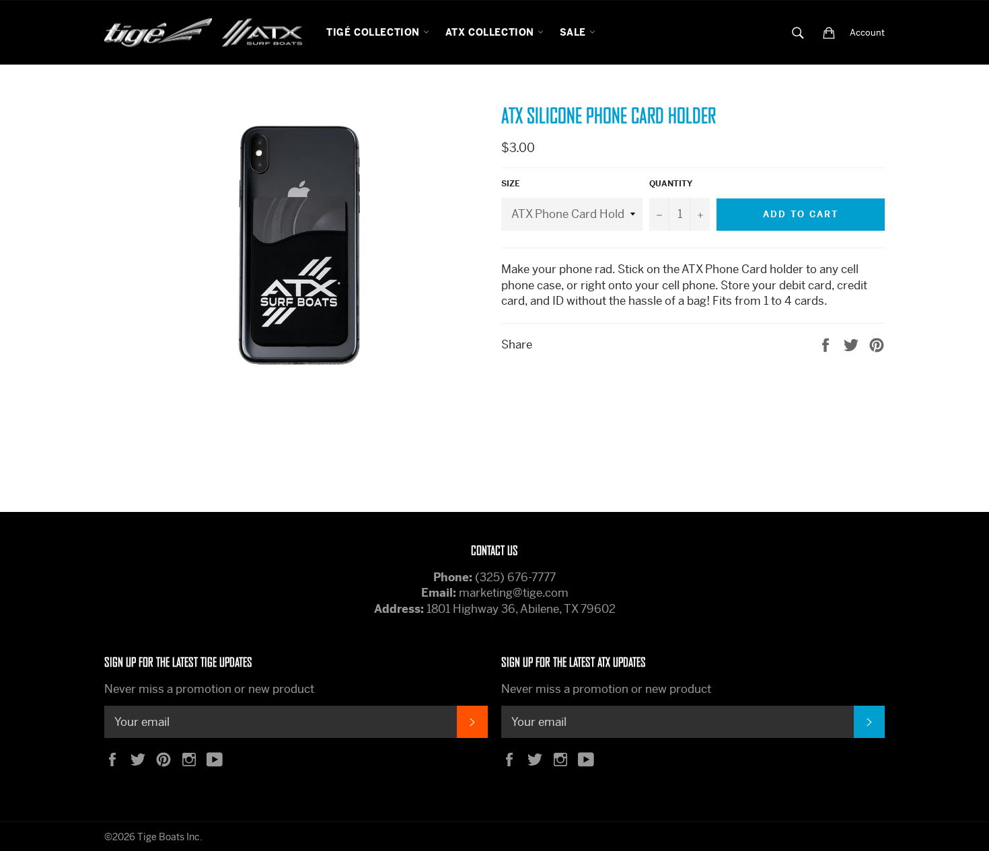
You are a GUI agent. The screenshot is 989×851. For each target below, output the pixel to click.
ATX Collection (491, 32)
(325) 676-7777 (515, 577)
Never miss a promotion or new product (209, 688)
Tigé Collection (374, 32)
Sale (574, 32)
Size (510, 183)
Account (867, 32)
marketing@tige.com (514, 592)
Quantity (670, 183)
